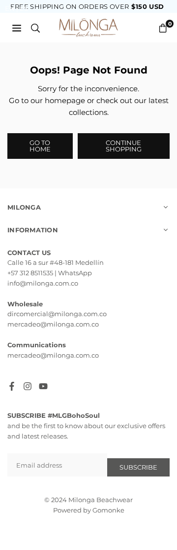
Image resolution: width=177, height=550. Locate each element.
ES (24, 8)
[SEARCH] (35, 28)
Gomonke (108, 510)
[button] (162, 28)
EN (10, 8)
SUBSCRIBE (138, 467)
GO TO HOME (40, 146)
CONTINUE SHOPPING (124, 146)
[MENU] (16, 28)
